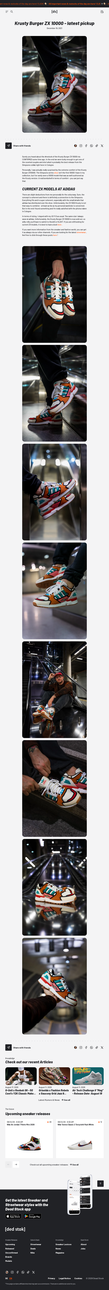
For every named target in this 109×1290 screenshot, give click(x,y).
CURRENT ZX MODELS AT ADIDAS (48, 189)
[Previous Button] (8, 1164)
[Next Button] (16, 1164)
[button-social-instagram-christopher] (75, 145)
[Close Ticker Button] (102, 3)
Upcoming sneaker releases (27, 1113)
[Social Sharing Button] (8, 146)
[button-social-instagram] (80, 145)
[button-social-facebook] (86, 145)
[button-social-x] (102, 145)
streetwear (81, 232)
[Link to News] (11, 11)
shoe (56, 173)
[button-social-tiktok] (96, 145)
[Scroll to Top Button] (100, 1183)
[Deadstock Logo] (54, 11)
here (59, 225)
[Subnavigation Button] (7, 11)
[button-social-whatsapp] (91, 145)
